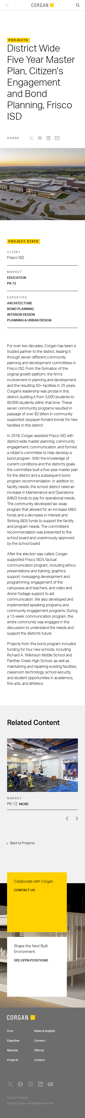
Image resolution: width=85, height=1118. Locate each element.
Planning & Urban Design (29, 320)
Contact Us (24, 890)
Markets (12, 1050)
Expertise (13, 1040)
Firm (10, 1031)
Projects (12, 1060)
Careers (39, 1040)
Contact (39, 1060)
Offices (39, 1050)
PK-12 (11, 283)
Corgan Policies (17, 1097)
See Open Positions (31, 960)
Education (16, 278)
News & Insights (44, 1031)
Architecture (19, 303)
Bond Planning (20, 309)
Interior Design (21, 314)
